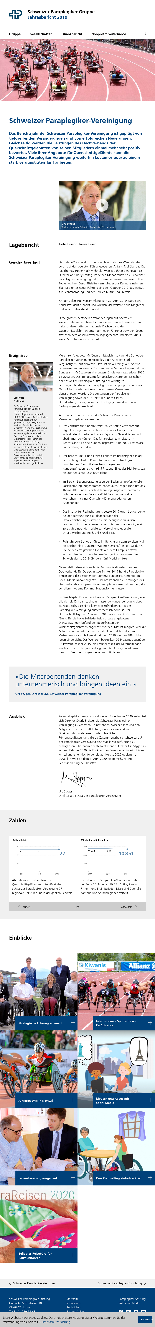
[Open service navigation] (145, 34)
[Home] (18, 14)
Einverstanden (146, 1320)
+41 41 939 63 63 (23, 1311)
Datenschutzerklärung (56, 1322)
